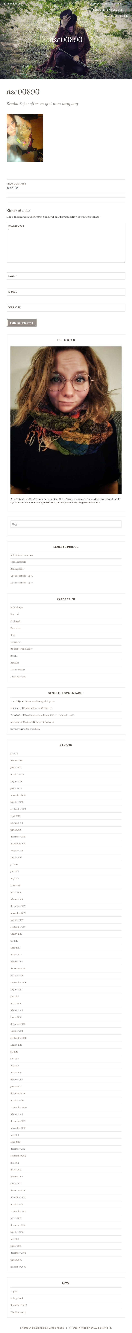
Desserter (15, 628)
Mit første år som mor (21, 555)
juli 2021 (14, 753)
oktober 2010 (17, 1232)
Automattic (102, 1328)
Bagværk (14, 614)
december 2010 (17, 1225)
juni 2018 (14, 871)
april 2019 (15, 816)
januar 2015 (15, 1086)
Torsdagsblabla (18, 562)
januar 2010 (16, 1246)
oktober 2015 (16, 1031)
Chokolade (15, 621)
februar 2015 (16, 1079)
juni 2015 (14, 1058)
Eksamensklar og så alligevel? (40, 701)
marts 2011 (15, 1218)
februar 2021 (16, 760)
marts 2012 (15, 1169)
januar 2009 (16, 1260)
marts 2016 (16, 1003)
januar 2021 (15, 767)
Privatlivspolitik (116, 16)
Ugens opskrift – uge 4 (21, 582)
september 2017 (18, 927)
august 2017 (16, 933)
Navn (12, 276)
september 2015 (18, 1038)
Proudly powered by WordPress (42, 1328)
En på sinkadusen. (45, 722)
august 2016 (16, 989)
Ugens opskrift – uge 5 (21, 575)
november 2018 (17, 843)
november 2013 (17, 1128)
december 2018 (17, 836)
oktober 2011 (16, 1204)
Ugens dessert (17, 669)
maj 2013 (14, 1135)
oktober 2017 (16, 920)
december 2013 (17, 1121)
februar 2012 (16, 1176)
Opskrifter (15, 642)
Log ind (14, 1291)
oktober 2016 (17, 975)
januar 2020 (16, 788)
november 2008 (18, 1266)
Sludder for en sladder (21, 648)
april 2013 (15, 1142)
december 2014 (17, 1093)
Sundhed (14, 662)
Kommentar (16, 228)
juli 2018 (14, 864)
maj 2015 (14, 1065)
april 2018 (15, 885)
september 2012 (18, 1155)
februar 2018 (16, 899)
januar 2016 (16, 1017)
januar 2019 (16, 829)
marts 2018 (15, 892)
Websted (14, 307)
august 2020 (16, 781)
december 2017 (17, 906)
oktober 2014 (17, 1100)
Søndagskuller (17, 569)
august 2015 (16, 1045)
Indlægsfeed (16, 1298)
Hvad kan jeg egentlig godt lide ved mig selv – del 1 (49, 715)
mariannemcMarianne (21, 722)
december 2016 (17, 968)
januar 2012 (15, 1183)
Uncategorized (17, 676)
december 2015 (17, 1024)
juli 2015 (14, 1051)
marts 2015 (15, 1072)
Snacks (14, 656)
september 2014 (18, 1107)
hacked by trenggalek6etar (105, 4)
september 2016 (18, 982)
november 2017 (17, 913)
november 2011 (17, 1197)
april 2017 (15, 947)
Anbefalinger (16, 607)
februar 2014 (16, 1114)
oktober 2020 (17, 774)
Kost (12, 635)
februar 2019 (16, 823)
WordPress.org (18, 1312)
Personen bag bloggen (108, 10)
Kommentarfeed (18, 1305)
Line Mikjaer (12, 4)
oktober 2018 (16, 850)
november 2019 (18, 795)
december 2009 (18, 1252)
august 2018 (16, 857)
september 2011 (18, 1211)
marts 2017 (15, 954)
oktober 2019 (17, 802)
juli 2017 (14, 941)
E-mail (13, 291)
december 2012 (17, 1149)
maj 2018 (14, 878)
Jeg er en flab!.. (33, 729)
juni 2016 (14, 996)
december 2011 (17, 1190)
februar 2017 (16, 961)
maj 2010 (14, 1239)
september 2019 (18, 809)
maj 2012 (14, 1162)
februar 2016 (16, 1010)
